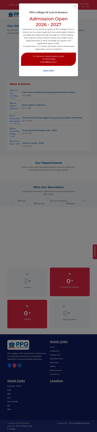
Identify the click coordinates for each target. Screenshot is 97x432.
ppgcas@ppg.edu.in (48, 62)
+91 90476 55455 (48, 59)
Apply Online (48, 70)
